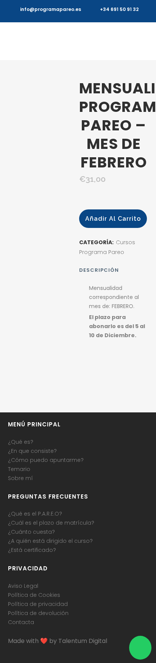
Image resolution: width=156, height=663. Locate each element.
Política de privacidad (38, 604)
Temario (19, 469)
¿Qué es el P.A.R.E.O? (35, 513)
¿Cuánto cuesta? (31, 532)
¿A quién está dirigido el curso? (50, 541)
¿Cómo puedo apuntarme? (46, 460)
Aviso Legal (23, 586)
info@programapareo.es (50, 9)
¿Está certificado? (32, 550)
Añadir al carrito (113, 218)
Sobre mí (20, 478)
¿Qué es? (20, 442)
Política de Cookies (34, 595)
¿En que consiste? (32, 451)
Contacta (21, 622)
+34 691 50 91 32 (119, 9)
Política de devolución (38, 613)
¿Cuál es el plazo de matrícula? (51, 523)
